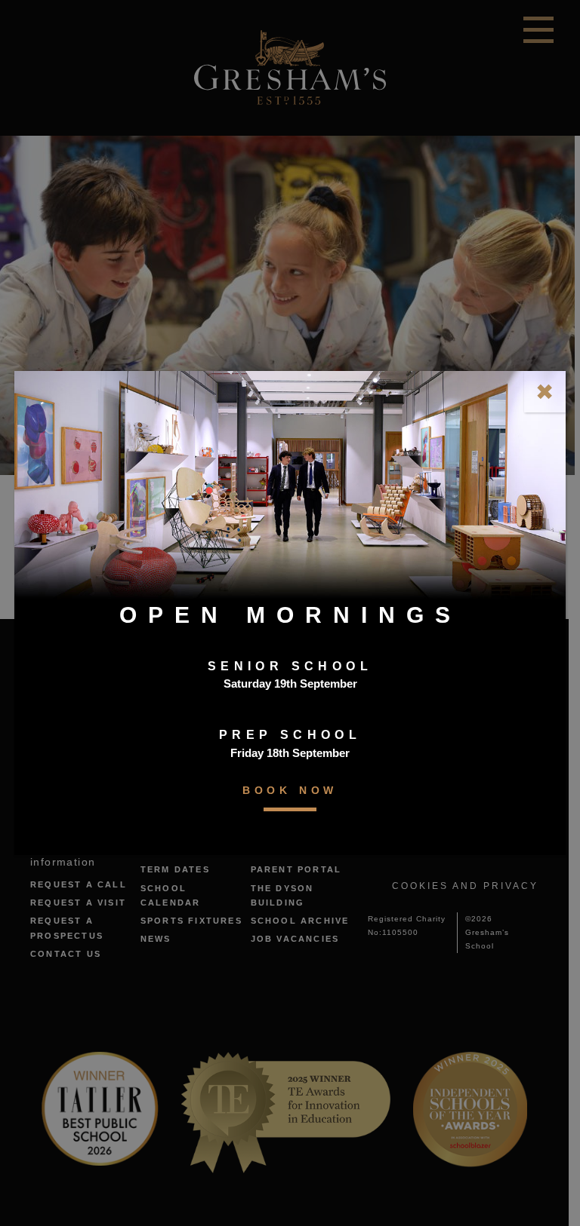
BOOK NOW (290, 790)
